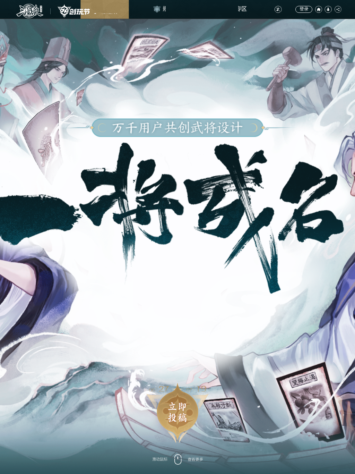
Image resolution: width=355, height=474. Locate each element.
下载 (327, 9)
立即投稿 (177, 413)
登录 (304, 9)
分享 (338, 9)
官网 (318, 9)
